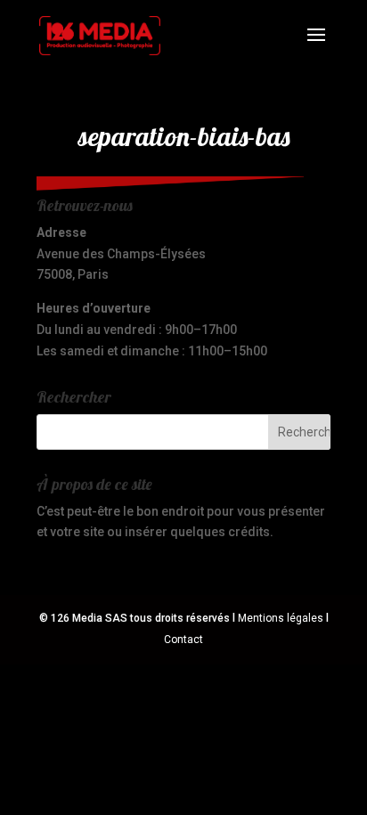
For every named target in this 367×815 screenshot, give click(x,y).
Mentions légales (280, 618)
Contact (183, 639)
